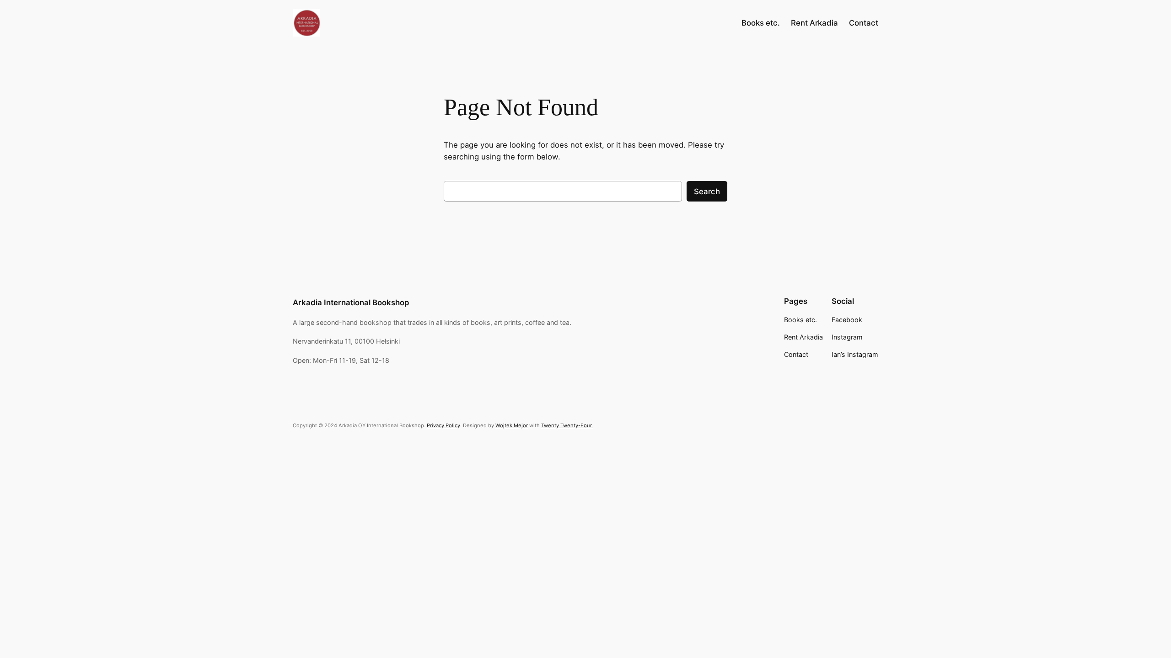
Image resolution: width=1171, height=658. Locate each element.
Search (707, 191)
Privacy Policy (443, 425)
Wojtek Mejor (511, 425)
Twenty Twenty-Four (566, 425)
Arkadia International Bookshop (351, 302)
